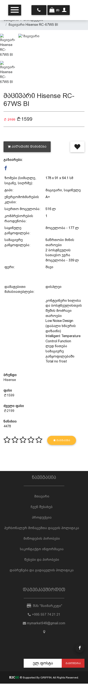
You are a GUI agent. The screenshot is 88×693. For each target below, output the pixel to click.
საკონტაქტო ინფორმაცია (42, 549)
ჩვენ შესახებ (42, 507)
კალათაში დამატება (28, 146)
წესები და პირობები (41, 559)
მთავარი (41, 496)
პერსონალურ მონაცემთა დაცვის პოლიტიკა (41, 528)
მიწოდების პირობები (41, 538)
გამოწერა (73, 663)
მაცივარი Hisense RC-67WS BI (33, 24)
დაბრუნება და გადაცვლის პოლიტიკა (42, 570)
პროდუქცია (42, 517)
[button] (6, 168)
